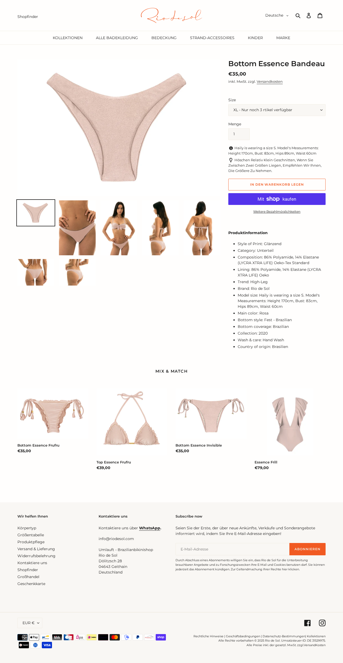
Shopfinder (27, 569)
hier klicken (290, 569)
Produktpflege (30, 542)
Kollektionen (316, 636)
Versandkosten (270, 81)
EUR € (29, 622)
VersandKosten (315, 645)
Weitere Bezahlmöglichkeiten (276, 211)
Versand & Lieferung (36, 548)
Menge (234, 124)
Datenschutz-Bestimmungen (284, 636)
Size (232, 100)
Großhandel (28, 576)
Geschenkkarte (31, 583)
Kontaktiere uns (32, 562)
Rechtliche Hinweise (208, 636)
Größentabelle (30, 535)
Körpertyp (26, 528)
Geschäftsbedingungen (243, 636)
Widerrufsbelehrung (36, 555)
